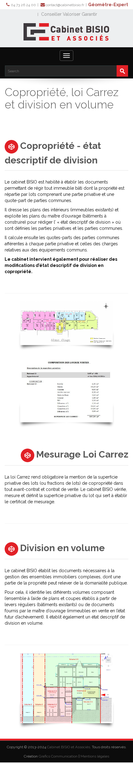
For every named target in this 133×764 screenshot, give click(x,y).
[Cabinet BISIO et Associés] (66, 32)
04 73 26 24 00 (23, 5)
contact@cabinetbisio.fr (64, 5)
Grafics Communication (58, 756)
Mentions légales (94, 756)
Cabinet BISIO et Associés (68, 747)
